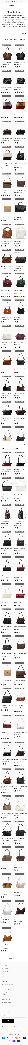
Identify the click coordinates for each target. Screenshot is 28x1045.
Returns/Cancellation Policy (9, 984)
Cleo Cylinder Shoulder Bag (6, 495)
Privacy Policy (5, 968)
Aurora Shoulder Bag (6, 62)
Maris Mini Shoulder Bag (7, 266)
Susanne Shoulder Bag (20, 190)
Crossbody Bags (6, 1002)
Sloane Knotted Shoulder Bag (7, 627)
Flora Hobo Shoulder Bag (20, 786)
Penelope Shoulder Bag (20, 680)
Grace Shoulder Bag (6, 190)
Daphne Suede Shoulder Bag (20, 918)
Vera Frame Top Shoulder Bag (7, 574)
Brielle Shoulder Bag (6, 393)
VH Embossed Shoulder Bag (20, 164)
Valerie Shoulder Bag (6, 368)
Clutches (4, 997)
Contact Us (5, 979)
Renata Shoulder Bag (6, 418)
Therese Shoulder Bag (19, 890)
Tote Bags (4, 994)
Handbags (4, 992)
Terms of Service (6, 971)
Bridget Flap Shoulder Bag (6, 654)
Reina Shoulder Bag (6, 600)
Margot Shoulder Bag (6, 548)
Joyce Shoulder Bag (6, 87)
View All (5, 39)
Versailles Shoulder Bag (7, 113)
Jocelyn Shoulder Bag (6, 241)
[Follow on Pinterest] (10, 1026)
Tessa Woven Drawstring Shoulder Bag (20, 760)
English (20, 1031)
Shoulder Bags (6, 999)
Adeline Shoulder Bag (6, 342)
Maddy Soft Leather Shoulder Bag (19, 216)
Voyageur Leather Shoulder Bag (18, 267)
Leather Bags (13, 39)
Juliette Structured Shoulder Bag (5, 291)
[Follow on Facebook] (2, 1026)
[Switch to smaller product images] (25, 33)
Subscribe (7, 1020)
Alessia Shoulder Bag (6, 469)
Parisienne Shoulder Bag (20, 732)
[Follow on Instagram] (6, 1026)
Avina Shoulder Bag (6, 317)
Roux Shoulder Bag (19, 838)
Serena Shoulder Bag (6, 444)
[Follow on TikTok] (14, 1026)
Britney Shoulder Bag (6, 138)
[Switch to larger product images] (23, 33)
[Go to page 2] (17, 957)
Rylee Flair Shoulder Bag (7, 163)
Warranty (4, 981)
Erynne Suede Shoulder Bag (20, 864)
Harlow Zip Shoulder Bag (20, 813)
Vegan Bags (22, 39)
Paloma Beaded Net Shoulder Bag (6, 522)
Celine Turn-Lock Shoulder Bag (18, 706)
